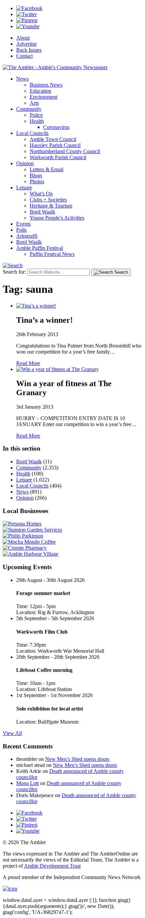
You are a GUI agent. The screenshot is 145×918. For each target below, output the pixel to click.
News (22, 79)
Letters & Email (46, 169)
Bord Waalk (42, 212)
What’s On (41, 193)
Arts (34, 103)
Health (37, 121)
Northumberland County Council (65, 151)
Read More (28, 363)
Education (40, 91)
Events (23, 224)
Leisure (24, 187)
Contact (24, 56)
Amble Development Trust (52, 866)
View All (12, 733)
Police (36, 115)
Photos (37, 181)
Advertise (26, 44)
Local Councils (32, 133)
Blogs (36, 175)
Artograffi (26, 236)
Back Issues (28, 50)
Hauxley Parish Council (55, 145)
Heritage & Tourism (51, 206)
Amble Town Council (53, 139)
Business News (46, 85)
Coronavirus (56, 127)
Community (28, 109)
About (23, 38)
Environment (43, 97)
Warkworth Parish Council (58, 157)
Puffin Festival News (52, 254)
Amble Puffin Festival (39, 248)
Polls (21, 230)
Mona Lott (27, 783)
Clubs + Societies (48, 199)
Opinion (25, 163)
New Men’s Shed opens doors (77, 759)
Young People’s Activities (57, 218)
